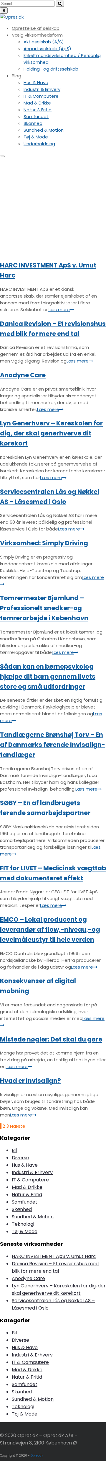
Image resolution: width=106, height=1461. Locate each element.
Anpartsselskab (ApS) (47, 48)
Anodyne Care (23, 375)
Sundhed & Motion (44, 130)
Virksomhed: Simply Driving (44, 543)
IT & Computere (41, 96)
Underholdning (39, 144)
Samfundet (36, 116)
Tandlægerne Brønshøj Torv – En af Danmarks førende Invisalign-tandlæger (52, 744)
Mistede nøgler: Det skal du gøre (51, 1039)
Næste (17, 1126)
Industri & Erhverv (42, 89)
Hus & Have (36, 82)
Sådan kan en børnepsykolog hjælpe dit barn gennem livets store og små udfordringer (47, 676)
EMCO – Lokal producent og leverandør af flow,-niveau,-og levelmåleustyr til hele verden (50, 929)
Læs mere (59, 309)
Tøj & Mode (36, 137)
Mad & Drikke (37, 103)
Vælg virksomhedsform (37, 35)
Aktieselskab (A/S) (44, 42)
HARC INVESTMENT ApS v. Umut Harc (54, 1256)
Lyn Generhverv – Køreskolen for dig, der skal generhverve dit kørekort (51, 433)
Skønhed (33, 123)
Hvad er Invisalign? (30, 1080)
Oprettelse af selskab (35, 28)
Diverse (20, 1157)
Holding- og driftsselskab (51, 69)
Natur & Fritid (38, 110)
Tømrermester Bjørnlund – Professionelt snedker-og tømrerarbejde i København (44, 608)
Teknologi (23, 1224)
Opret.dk (37, 1455)
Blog (16, 76)
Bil (14, 1150)
